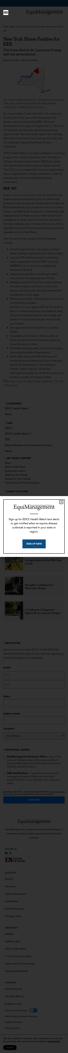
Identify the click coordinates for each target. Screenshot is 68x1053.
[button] (61, 502)
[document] (34, 526)
